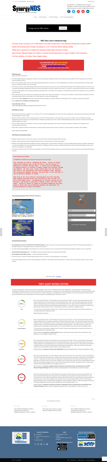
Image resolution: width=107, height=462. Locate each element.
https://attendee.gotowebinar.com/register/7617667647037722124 (29, 105)
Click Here (63, 252)
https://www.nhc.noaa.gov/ (33, 195)
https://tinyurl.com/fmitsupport (20, 130)
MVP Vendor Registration (90, 460)
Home (68, 460)
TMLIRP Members (81, 460)
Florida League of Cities (61, 434)
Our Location (31, 1)
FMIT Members (73, 460)
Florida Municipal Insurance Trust (64, 437)
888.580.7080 (39, 440)
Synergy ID (58, 439)
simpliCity (58, 436)
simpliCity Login (91, 1)
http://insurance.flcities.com (24, 249)
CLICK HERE (63, 28)
